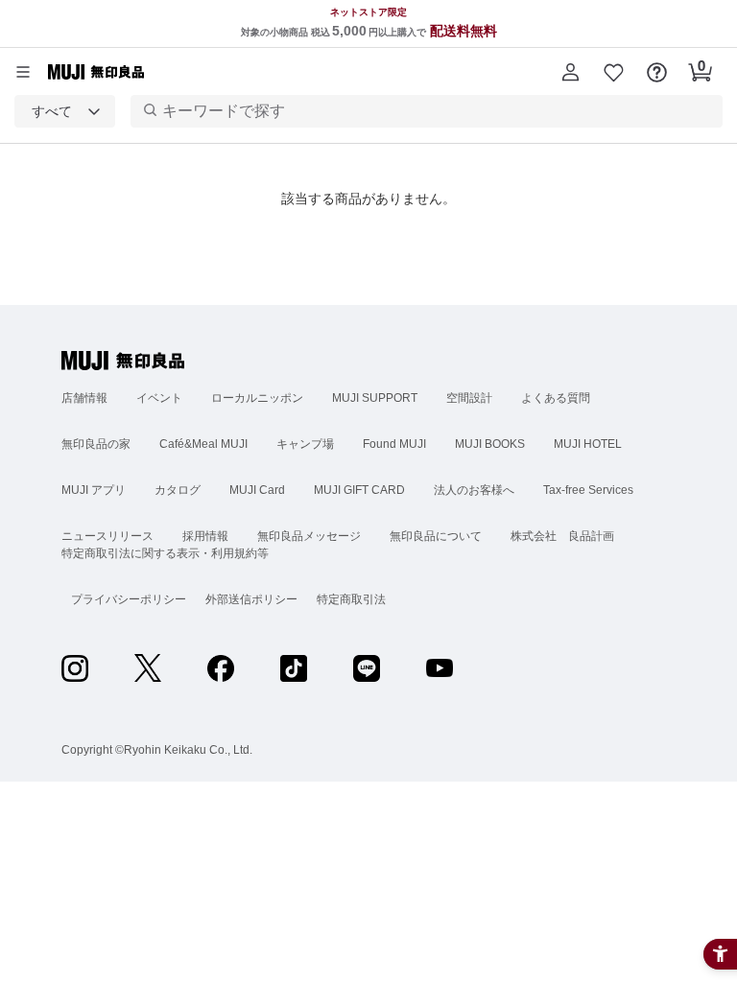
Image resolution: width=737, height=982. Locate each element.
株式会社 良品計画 (562, 536)
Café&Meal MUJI (203, 444)
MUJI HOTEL (588, 444)
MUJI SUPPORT (374, 398)
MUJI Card (257, 490)
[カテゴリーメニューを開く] (23, 72)
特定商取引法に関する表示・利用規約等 (165, 553)
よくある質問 (555, 398)
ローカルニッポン (257, 398)
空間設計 (469, 398)
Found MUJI (394, 444)
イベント (159, 398)
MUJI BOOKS (490, 444)
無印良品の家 (96, 444)
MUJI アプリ (93, 490)
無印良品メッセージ (309, 536)
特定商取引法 (351, 599)
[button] (570, 72)
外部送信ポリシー (251, 599)
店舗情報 (84, 398)
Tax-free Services (588, 490)
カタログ (178, 490)
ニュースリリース (107, 536)
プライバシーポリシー (128, 599)
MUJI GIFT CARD (359, 490)
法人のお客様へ (474, 490)
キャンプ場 (305, 444)
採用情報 (205, 536)
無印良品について (436, 536)
